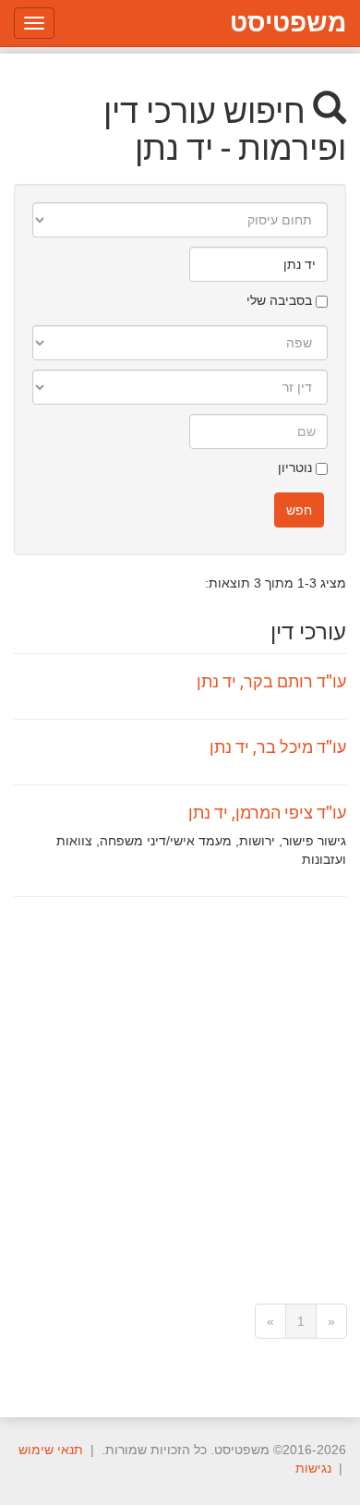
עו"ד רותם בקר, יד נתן (271, 681)
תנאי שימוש (50, 1449)
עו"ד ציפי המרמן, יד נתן (267, 812)
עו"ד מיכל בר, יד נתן (278, 746)
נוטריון (297, 467)
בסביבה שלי (281, 300)
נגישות (313, 1468)
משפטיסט (288, 22)
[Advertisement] (180, 1086)
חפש (299, 510)
